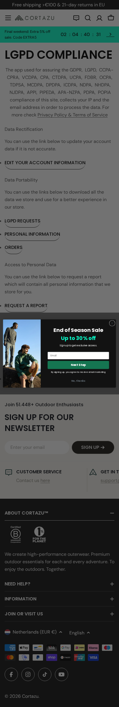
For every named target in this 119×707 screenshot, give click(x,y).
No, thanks (78, 381)
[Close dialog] (112, 323)
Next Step (78, 365)
